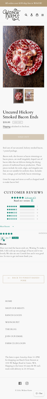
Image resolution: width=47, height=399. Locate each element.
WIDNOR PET (12, 322)
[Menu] (42, 15)
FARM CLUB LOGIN (15, 343)
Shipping (6, 126)
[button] (12, 206)
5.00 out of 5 (30, 197)
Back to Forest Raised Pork (25, 279)
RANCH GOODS (13, 315)
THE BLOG (11, 329)
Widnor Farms (26, 390)
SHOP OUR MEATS (14, 308)
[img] (6, 233)
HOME (8, 301)
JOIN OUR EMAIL (14, 336)
